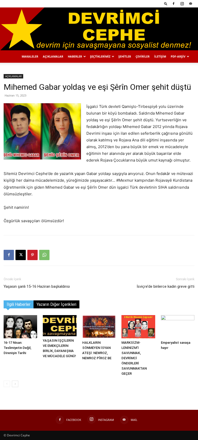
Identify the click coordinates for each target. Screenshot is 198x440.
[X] (20, 255)
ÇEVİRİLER (143, 56)
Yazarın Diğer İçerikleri (56, 304)
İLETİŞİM (160, 56)
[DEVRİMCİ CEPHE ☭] (99, 28)
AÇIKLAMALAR (53, 56)
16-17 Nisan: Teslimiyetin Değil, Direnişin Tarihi (17, 348)
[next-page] (15, 384)
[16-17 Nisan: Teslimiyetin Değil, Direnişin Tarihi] (20, 326)
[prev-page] (7, 384)
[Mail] (190, 3)
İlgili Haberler (18, 304)
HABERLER (75, 56)
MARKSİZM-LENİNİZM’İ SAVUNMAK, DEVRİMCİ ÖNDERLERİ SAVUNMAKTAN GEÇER (134, 358)
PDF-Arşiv (178, 56)
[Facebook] (173, 3)
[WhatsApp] (44, 255)
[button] (166, 3)
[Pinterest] (32, 255)
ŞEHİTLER (124, 56)
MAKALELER (30, 56)
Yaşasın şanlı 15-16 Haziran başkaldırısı (37, 286)
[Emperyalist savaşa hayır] (177, 326)
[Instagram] (182, 3)
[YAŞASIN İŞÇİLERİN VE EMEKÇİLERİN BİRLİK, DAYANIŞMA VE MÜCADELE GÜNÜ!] (59, 325)
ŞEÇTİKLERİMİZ (100, 56)
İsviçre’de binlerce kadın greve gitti (165, 286)
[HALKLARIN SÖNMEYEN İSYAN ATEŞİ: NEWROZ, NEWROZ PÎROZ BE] (99, 326)
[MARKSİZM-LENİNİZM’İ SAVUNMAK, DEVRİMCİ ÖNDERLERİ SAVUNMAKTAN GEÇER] (138, 326)
